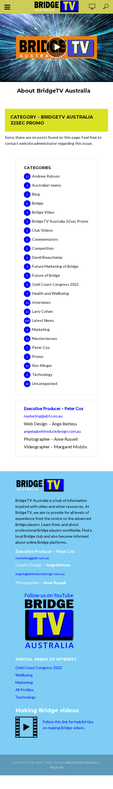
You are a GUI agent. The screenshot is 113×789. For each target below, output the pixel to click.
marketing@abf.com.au (43, 416)
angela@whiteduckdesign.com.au (52, 431)
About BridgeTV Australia (54, 90)
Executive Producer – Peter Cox (53, 408)
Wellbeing (24, 675)
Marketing (24, 682)
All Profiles (24, 689)
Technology (25, 697)
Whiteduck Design (81, 762)
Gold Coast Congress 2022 (38, 667)
